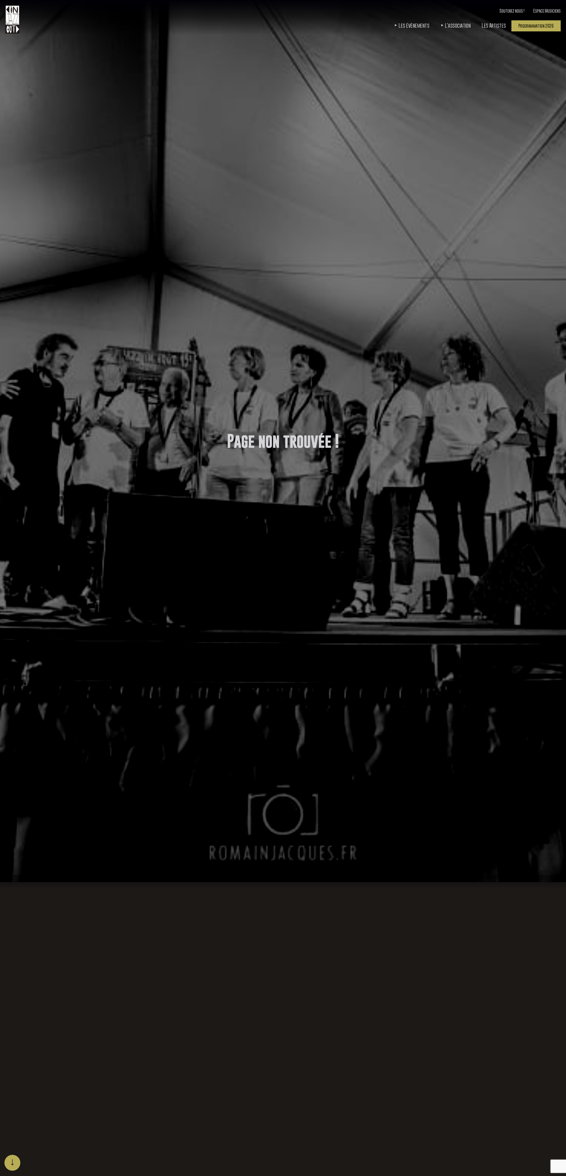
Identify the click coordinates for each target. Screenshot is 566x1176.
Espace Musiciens (547, 10)
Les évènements (414, 26)
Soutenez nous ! (511, 10)
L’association (458, 26)
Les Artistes (494, 26)
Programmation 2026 (536, 25)
